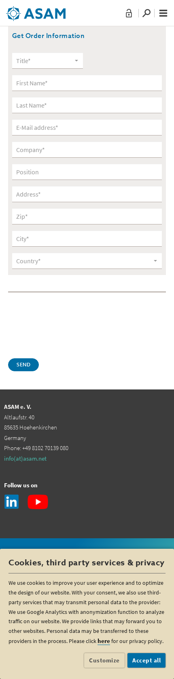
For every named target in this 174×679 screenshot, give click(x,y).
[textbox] (44, 61)
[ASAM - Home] (36, 10)
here (104, 641)
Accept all (146, 660)
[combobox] (47, 61)
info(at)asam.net (25, 458)
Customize (104, 660)
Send (23, 365)
